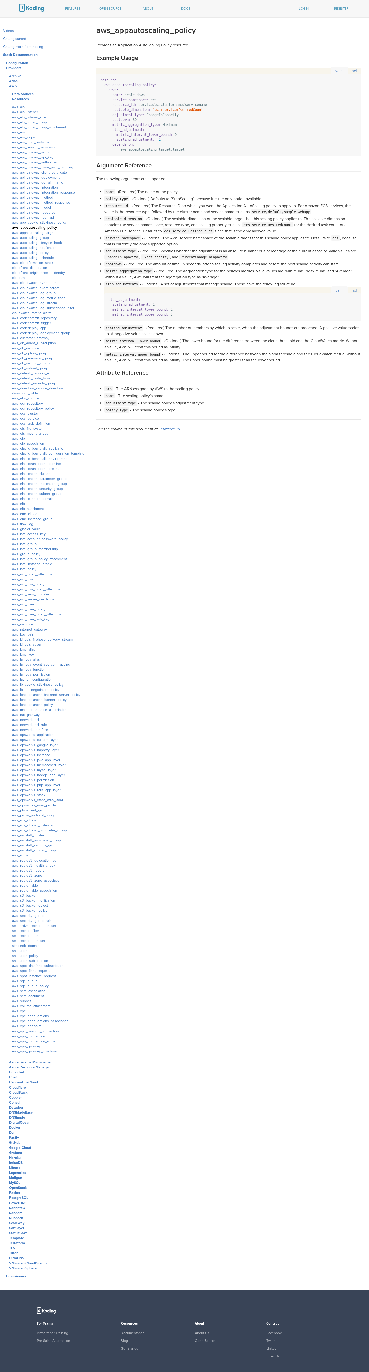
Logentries (17, 1173)
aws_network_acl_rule (29, 725)
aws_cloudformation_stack (32, 263)
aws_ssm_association (29, 991)
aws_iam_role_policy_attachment (38, 589)
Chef (13, 1077)
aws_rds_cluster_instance (32, 825)
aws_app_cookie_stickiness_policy (39, 222)
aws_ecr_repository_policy (33, 408)
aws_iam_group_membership (35, 549)
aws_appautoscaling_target (33, 233)
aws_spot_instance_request (34, 976)
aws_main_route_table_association (39, 710)
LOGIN (304, 9)
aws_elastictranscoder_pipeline (36, 464)
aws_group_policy (26, 554)
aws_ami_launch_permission (34, 147)
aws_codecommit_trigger (31, 323)
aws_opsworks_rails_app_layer (36, 790)
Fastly (14, 1137)
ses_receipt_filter (25, 931)
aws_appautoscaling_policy (34, 227)
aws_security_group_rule (32, 921)
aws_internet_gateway (29, 629)
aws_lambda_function (29, 669)
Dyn (12, 1132)
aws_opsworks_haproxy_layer (35, 750)
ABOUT (148, 9)
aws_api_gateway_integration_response (43, 192)
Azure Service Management (31, 1062)
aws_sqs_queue (25, 981)
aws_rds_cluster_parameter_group (39, 830)
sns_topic (19, 951)
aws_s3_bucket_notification (33, 900)
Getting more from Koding (23, 47)
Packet (14, 1193)
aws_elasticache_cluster (31, 474)
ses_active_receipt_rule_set (34, 926)
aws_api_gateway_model (31, 207)
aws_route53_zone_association (37, 880)
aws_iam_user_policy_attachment (38, 614)
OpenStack (18, 1188)
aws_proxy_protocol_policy (33, 815)
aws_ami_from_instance (30, 142)
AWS (13, 86)
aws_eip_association (28, 443)
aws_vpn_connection (28, 1036)
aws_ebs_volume (25, 398)
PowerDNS (17, 1203)
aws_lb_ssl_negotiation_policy (35, 690)
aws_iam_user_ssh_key (30, 619)
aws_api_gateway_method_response (41, 202)
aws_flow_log (22, 524)
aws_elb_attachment (28, 509)
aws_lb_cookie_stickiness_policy (38, 684)
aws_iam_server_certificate (33, 599)
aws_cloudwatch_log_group (34, 293)
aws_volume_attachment (31, 1006)
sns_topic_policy (25, 956)
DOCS (185, 9)
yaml (339, 70)
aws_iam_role (22, 579)
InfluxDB (16, 1163)
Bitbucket (16, 1072)
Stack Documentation (20, 55)
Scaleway (16, 1223)
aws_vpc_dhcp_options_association (40, 1021)
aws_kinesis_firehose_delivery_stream (42, 639)
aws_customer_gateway (30, 338)
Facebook (274, 1333)
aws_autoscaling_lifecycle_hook (37, 243)
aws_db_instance (25, 348)
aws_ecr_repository (27, 403)
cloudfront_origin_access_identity (38, 273)
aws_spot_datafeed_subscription (38, 966)
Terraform (17, 1243)
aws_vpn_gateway (26, 1046)
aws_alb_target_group (29, 122)
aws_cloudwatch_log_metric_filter (38, 298)
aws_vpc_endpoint (26, 1026)
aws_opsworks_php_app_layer (36, 785)
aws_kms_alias (23, 649)
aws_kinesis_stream (27, 644)
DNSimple (17, 1117)
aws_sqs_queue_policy (30, 986)
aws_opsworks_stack (28, 795)
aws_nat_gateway (26, 715)
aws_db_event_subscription (34, 343)
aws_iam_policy (24, 569)
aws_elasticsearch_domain (33, 499)
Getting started (14, 39)
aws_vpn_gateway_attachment (36, 1051)
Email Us (273, 1356)
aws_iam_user (23, 604)
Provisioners (16, 1276)
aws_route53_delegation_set (34, 860)
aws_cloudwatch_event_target (35, 288)
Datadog (16, 1107)
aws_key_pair (22, 634)
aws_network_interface (30, 730)
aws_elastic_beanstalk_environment (40, 458)
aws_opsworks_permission (33, 780)
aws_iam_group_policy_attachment (39, 559)
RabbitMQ (17, 1208)
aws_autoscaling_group (30, 238)
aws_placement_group (29, 810)
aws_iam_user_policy (28, 609)
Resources (20, 99)
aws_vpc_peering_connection (35, 1031)
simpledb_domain (25, 946)
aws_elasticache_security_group (37, 489)
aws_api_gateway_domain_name (37, 182)
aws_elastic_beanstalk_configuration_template (48, 453)
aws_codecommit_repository (34, 318)
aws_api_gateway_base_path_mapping (42, 167)
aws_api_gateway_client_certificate (39, 172)
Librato (14, 1168)
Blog (124, 1341)
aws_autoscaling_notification (34, 248)
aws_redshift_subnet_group (34, 850)
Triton (13, 1253)
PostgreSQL (18, 1198)
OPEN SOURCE (110, 9)
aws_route (20, 855)
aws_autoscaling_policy (30, 253)
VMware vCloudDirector (28, 1263)
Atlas (13, 81)
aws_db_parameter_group (32, 358)
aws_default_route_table (31, 378)
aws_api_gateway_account (33, 152)
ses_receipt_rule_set (28, 941)
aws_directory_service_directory (37, 388)
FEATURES (72, 9)
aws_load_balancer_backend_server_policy (46, 695)
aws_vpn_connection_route (33, 1041)
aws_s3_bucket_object (30, 905)
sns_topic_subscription (30, 961)
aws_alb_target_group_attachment (39, 127)
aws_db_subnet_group (30, 368)
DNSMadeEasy (21, 1112)
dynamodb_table (25, 393)
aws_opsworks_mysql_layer (34, 770)
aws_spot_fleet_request (31, 971)
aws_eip (18, 438)
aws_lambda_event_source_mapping (41, 664)
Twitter (271, 1341)
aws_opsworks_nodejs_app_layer (38, 775)
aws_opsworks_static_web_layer (37, 800)
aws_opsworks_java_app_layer (36, 760)
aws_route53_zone (27, 875)
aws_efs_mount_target (30, 433)
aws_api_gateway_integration (35, 187)
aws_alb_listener (25, 112)
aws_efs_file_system (28, 428)
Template (16, 1238)
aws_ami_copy (23, 137)
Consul (14, 1102)
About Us (202, 1333)
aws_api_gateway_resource (33, 212)
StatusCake (18, 1233)
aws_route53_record (28, 870)
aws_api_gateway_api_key (32, 157)
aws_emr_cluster (25, 514)
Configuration (17, 63)
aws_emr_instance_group (32, 519)
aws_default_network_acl (31, 373)
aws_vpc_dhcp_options (30, 1016)
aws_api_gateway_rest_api (33, 217)
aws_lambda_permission (31, 674)
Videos (8, 31)
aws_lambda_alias (26, 659)
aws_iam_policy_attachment (33, 574)
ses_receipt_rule (25, 936)
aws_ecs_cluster (25, 413)
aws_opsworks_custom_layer (35, 740)
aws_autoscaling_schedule (33, 258)
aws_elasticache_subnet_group (37, 494)
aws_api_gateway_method (32, 197)
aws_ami (18, 132)
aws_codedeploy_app (29, 328)
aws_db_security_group (31, 363)
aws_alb (18, 107)
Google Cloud (20, 1148)
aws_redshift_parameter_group (36, 840)
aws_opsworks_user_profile (34, 805)
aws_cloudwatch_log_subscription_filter (43, 308)
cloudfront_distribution (29, 268)
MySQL (14, 1183)
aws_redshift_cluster (28, 835)
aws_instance (22, 624)
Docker (14, 1127)
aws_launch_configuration (32, 679)
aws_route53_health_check (33, 865)
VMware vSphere (23, 1268)
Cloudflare (17, 1087)
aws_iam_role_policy (28, 584)
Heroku (15, 1158)
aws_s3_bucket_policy (29, 910)
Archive (15, 76)
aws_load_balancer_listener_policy (39, 700)
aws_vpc (19, 1011)
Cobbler (15, 1097)
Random (15, 1213)
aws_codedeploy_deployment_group (41, 333)
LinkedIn (272, 1348)
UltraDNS (16, 1258)
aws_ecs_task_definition (31, 423)
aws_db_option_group (29, 353)
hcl (354, 70)
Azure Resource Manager (29, 1067)
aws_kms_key (23, 654)
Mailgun (15, 1178)
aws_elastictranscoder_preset (35, 469)
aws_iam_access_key (29, 534)
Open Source (205, 1341)
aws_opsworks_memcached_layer (39, 765)
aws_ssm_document (28, 996)
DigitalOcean (19, 1122)
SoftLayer (16, 1228)
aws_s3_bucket (24, 895)
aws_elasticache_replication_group (39, 484)
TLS (12, 1248)
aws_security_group (28, 915)
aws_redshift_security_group (34, 845)
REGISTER (341, 9)
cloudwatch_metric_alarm (31, 313)
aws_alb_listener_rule (29, 117)
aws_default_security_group (34, 383)
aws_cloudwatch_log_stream (34, 303)
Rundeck (16, 1218)
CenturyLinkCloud (23, 1082)
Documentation (132, 1333)
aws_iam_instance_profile (32, 564)
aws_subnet (21, 1001)
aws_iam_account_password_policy (40, 539)
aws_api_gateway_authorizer (34, 162)
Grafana (15, 1153)
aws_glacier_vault (26, 529)
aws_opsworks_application (33, 735)
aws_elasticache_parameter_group (39, 479)
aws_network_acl (25, 720)
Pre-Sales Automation (53, 1341)
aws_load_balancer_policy (32, 705)
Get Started (129, 1348)
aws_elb (18, 504)
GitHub (14, 1142)
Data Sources (23, 94)
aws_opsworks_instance (31, 755)
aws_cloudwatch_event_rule (34, 283)
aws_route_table (25, 885)
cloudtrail (19, 278)
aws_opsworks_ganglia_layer (35, 745)
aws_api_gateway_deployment (36, 177)
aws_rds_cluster (25, 820)
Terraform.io (169, 429)
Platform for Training (52, 1333)
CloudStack (18, 1092)
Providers (13, 68)
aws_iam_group (24, 544)
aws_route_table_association (34, 890)
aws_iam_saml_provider (30, 594)
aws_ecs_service (25, 418)
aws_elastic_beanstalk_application (38, 448)
